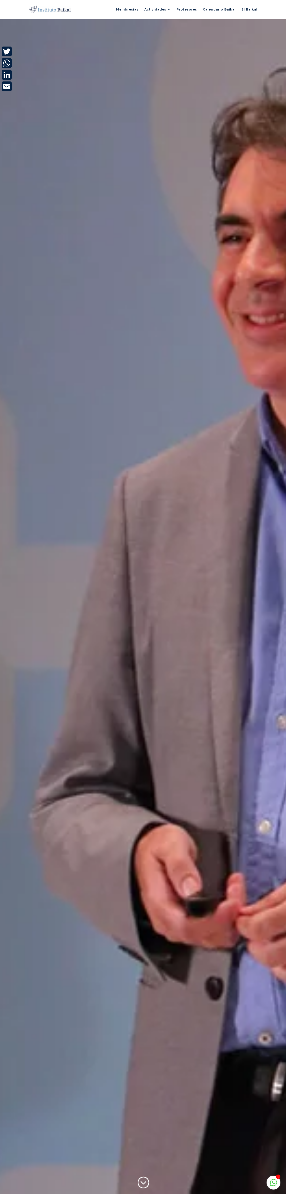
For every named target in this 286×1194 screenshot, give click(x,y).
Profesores (187, 9)
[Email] (7, 86)
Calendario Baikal (219, 9)
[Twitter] (7, 51)
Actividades (155, 9)
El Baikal (249, 9)
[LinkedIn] (7, 75)
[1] (273, 1185)
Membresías (127, 9)
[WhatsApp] (7, 63)
